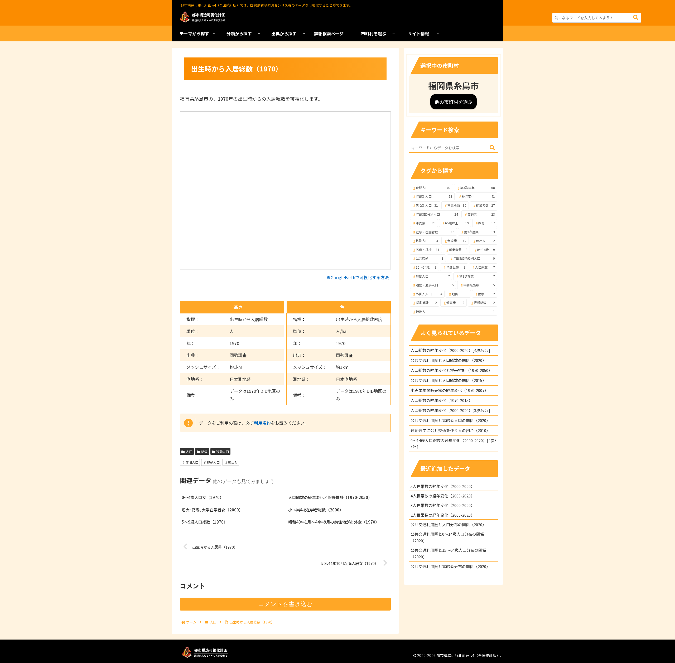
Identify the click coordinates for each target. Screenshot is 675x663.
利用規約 (262, 423)
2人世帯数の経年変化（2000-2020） (443, 515)
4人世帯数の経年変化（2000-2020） (443, 496)
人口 (189, 451)
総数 (204, 451)
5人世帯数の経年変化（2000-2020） (443, 486)
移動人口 (222, 451)
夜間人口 (192, 462)
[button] (635, 17)
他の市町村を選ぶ (453, 101)
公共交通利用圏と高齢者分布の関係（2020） (450, 566)
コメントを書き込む (285, 604)
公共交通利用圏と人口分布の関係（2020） (448, 524)
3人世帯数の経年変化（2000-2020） (443, 505)
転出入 (233, 462)
